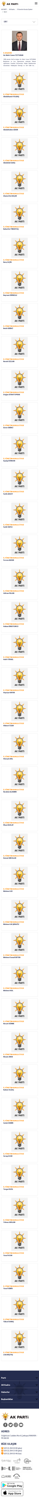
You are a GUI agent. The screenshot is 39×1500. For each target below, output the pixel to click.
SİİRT (5, 22)
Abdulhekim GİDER (10, 130)
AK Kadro (12, 9)
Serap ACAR (7, 1156)
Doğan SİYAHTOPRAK (11, 395)
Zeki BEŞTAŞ (8, 1355)
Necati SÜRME (8, 1024)
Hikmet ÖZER (8, 726)
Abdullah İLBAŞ (9, 163)
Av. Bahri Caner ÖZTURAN (13, 55)
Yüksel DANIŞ (8, 1322)
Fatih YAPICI (7, 527)
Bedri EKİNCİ (8, 328)
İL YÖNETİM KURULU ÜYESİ (13, 94)
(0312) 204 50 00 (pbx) (13, 1448)
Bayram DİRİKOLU (10, 295)
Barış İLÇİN (7, 262)
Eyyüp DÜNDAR (9, 461)
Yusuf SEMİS (8, 1288)
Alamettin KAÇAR (10, 196)
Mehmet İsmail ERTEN (11, 957)
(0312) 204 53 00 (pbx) (13, 1451)
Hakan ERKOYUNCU (10, 626)
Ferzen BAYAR (8, 560)
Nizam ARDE (8, 1057)
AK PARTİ (4, 9)
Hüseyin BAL (8, 759)
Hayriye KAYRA (9, 693)
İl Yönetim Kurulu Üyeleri (24, 9)
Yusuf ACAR (7, 1255)
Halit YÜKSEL (8, 659)
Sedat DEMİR (8, 1123)
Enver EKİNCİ (8, 428)
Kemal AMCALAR (9, 858)
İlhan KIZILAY (8, 825)
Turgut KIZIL (8, 1189)
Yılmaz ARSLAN (9, 1222)
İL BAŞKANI (7, 53)
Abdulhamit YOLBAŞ (11, 97)
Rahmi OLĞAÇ (8, 1090)
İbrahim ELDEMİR (10, 792)
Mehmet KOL (8, 991)
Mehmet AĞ (7, 891)
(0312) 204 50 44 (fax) (13, 1454)
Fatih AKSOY (8, 494)
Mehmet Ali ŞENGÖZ (11, 924)
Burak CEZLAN (8, 361)
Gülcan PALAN (8, 593)
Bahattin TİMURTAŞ (11, 229)
